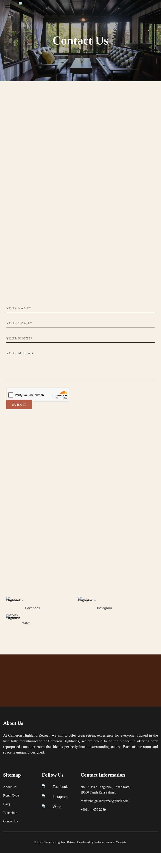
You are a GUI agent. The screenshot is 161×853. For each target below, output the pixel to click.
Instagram (104, 608)
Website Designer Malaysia (110, 842)
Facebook (32, 608)
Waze (26, 623)
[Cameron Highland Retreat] (34, 7)
